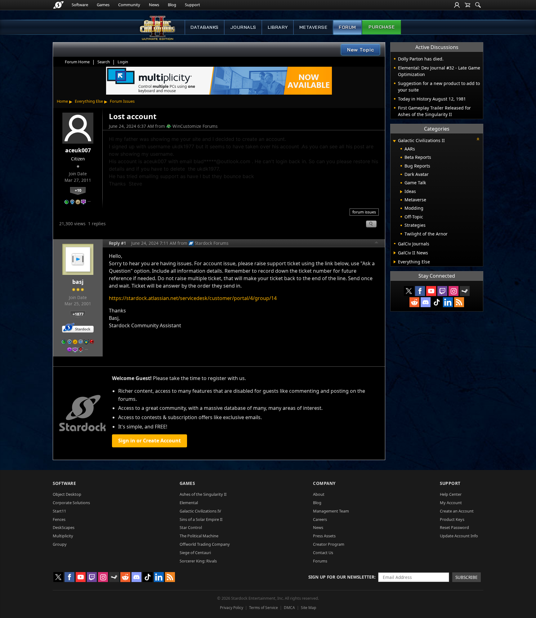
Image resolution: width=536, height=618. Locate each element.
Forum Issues (122, 101)
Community (129, 4)
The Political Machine (199, 536)
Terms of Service (263, 607)
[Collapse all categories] (478, 139)
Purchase (381, 27)
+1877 (78, 314)
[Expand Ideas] (401, 191)
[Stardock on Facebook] (420, 291)
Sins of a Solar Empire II (201, 519)
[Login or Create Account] (457, 5)
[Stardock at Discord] (425, 302)
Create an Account (457, 511)
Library (278, 27)
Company (324, 483)
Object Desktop (67, 494)
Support (192, 4)
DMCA (289, 607)
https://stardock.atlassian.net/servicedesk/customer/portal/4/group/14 (193, 298)
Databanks (204, 27)
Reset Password (454, 527)
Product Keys (452, 519)
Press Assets (324, 536)
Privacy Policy (231, 607)
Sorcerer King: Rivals (198, 561)
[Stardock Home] (58, 5)
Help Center (451, 494)
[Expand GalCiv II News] (395, 252)
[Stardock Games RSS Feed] (459, 302)
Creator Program (328, 544)
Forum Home (77, 62)
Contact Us (323, 552)
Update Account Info (459, 536)
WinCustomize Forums (195, 126)
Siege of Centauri (195, 552)
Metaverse (313, 27)
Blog (172, 4)
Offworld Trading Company (205, 544)
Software (80, 4)
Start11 (59, 511)
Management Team (331, 511)
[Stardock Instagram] (453, 291)
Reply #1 (117, 243)
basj (77, 281)
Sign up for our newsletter (341, 577)
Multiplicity (63, 536)
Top (376, 243)
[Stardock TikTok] (436, 302)
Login (123, 62)
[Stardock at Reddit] (414, 302)
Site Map (308, 607)
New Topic (360, 50)
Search (103, 62)
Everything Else (89, 101)
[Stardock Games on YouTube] (431, 291)
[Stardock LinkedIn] (447, 302)
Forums (320, 561)
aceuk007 (78, 150)
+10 (78, 190)
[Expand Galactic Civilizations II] (394, 141)
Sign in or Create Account (149, 440)
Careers (320, 519)
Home (62, 101)
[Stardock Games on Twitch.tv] (442, 291)
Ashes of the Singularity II (203, 494)
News (154, 4)
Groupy (60, 544)
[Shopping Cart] (467, 5)
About (318, 494)
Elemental (189, 502)
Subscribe (466, 577)
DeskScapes (63, 527)
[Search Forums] (478, 5)
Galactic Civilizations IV (200, 511)
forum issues (364, 212)
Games (103, 4)
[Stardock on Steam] (464, 291)
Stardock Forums (212, 243)
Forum (347, 27)
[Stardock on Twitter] (408, 291)
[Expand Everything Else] (395, 261)
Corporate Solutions (71, 502)
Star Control (191, 527)
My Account (451, 502)
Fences (59, 519)
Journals (243, 27)
